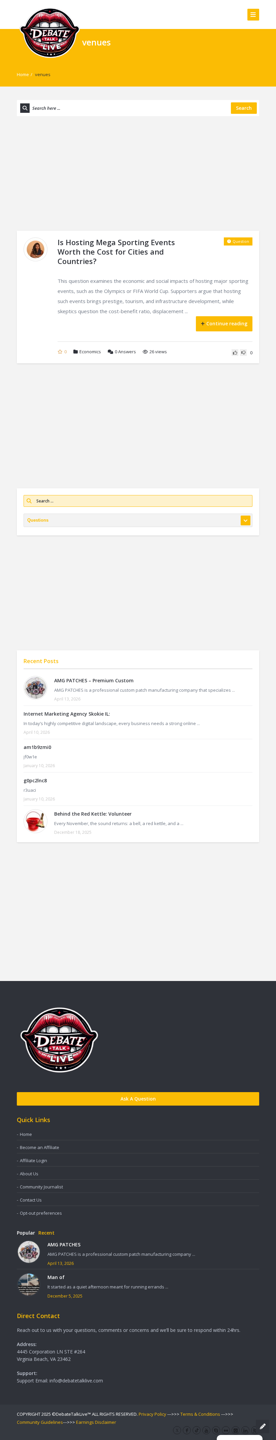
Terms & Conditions (200, 1414)
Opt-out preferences (41, 1213)
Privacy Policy (152, 1414)
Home (23, 74)
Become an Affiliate (39, 1147)
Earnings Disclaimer (96, 1422)
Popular (26, 1233)
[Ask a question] (262, 1426)
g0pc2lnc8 (35, 780)
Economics (90, 352)
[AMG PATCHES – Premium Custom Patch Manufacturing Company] (35, 688)
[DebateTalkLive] (49, 32)
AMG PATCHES (63, 1244)
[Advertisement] (138, 173)
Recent (46, 1233)
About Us (29, 1174)
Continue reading (226, 323)
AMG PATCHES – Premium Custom (94, 680)
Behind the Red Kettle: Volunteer (93, 814)
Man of (56, 1277)
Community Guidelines (40, 1422)
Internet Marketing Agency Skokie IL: (67, 714)
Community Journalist (41, 1187)
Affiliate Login (33, 1160)
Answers (125, 352)
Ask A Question (138, 1098)
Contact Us (31, 1200)
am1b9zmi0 (37, 747)
